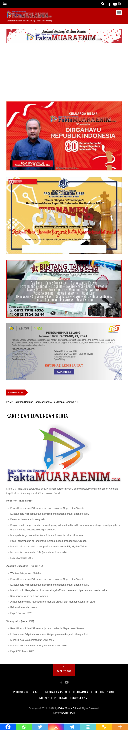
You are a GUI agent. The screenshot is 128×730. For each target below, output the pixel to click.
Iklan (63, 697)
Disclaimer (80, 692)
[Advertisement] (64, 73)
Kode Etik (97, 692)
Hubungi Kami (79, 697)
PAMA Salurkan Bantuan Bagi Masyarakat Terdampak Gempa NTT (43, 401)
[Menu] (5, 4)
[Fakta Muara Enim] (29, 17)
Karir (111, 692)
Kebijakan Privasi (57, 692)
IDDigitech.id (68, 713)
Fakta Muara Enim (68, 708)
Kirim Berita (47, 697)
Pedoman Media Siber (28, 692)
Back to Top (64, 671)
